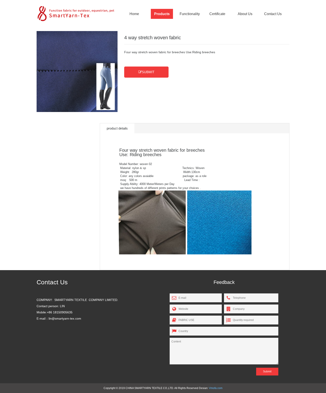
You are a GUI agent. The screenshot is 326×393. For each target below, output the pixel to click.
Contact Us (273, 14)
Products (162, 14)
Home (134, 14)
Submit (267, 371)
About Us (245, 14)
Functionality (190, 14)
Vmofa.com (215, 388)
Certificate (217, 14)
